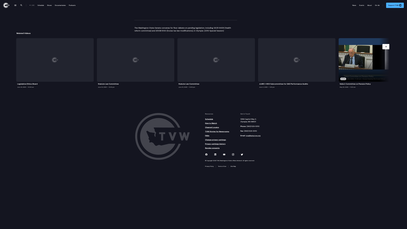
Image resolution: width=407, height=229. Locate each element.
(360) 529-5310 (253, 126)
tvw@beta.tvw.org (253, 136)
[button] (385, 64)
